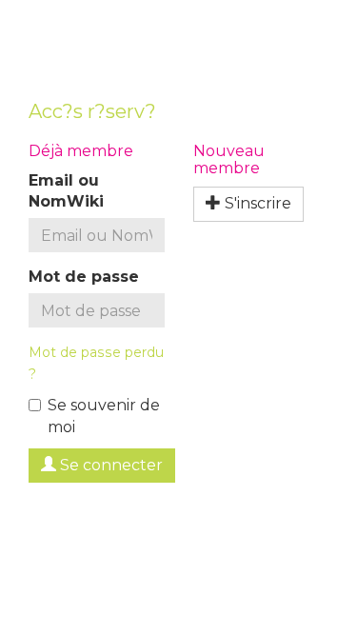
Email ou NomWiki (66, 191)
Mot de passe (84, 277)
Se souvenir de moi (104, 416)
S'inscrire (256, 203)
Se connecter (109, 465)
